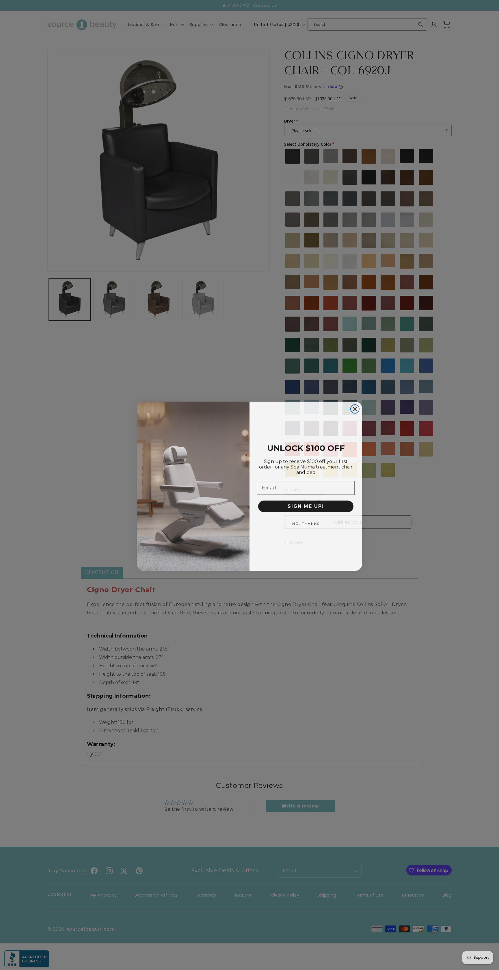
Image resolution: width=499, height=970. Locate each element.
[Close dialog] (355, 407)
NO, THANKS (306, 522)
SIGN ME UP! (306, 505)
